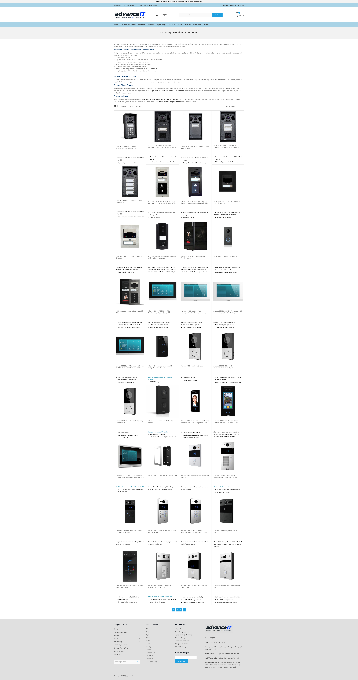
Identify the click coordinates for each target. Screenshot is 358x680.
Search (217, 15)
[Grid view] (115, 106)
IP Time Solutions (196, 2)
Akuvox (148, 638)
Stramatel (149, 659)
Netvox (148, 650)
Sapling (148, 647)
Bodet (148, 641)
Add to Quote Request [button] (126, 165)
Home (116, 25)
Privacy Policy (180, 638)
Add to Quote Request (224, 220)
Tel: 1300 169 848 (129, 5)
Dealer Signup (119, 651)
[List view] (118, 106)
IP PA (189, 2)
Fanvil (148, 644)
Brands (150, 25)
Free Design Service (175, 25)
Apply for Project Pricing (183, 635)
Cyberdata (149, 656)
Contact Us (117, 5)
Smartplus (153, 69)
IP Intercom (175, 2)
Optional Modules (155, 218)
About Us (178, 629)
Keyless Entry (183, 2)
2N (147, 629)
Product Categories (128, 25)
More (206, 25)
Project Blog (160, 25)
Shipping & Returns (181, 644)
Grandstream (150, 653)
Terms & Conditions (182, 641)
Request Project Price (193, 25)
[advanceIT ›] (130, 15)
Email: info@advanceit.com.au (147, 5)
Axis (147, 632)
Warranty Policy (180, 647)
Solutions (141, 25)
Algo (147, 635)
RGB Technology (151, 662)
